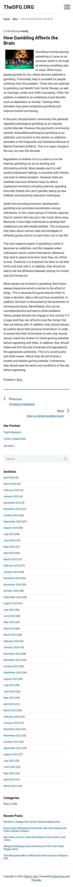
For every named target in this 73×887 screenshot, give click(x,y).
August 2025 (11, 527)
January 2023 (11, 722)
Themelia (36, 880)
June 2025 (9, 540)
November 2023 (12, 660)
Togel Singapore (12, 432)
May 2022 (9, 773)
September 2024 (13, 597)
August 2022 (11, 754)
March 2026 (10, 483)
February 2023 (12, 716)
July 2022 (9, 760)
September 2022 (13, 748)
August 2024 (11, 603)
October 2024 (11, 590)
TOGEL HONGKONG (15, 438)
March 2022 (10, 785)
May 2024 (9, 622)
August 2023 (11, 678)
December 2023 (12, 653)
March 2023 (10, 710)
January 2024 (11, 647)
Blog (19, 379)
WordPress (59, 876)
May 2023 (9, 697)
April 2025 (9, 553)
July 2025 (9, 534)
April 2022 (9, 779)
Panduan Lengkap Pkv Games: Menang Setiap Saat (32, 821)
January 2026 (11, 496)
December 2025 (12, 502)
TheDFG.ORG (30, 876)
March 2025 (10, 559)
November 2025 (12, 509)
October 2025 (11, 515)
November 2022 (12, 735)
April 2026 (9, 477)
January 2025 (11, 572)
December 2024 (12, 578)
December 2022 (12, 729)
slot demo (9, 445)
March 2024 (10, 634)
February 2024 (12, 641)
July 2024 (9, 609)
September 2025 (13, 521)
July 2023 (9, 685)
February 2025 (12, 565)
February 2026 (12, 490)
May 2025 (9, 546)
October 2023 (11, 666)
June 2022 (9, 766)
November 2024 (12, 584)
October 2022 (11, 741)
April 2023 (9, 704)
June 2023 (9, 691)
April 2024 (9, 628)
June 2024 (9, 616)
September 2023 (13, 672)
